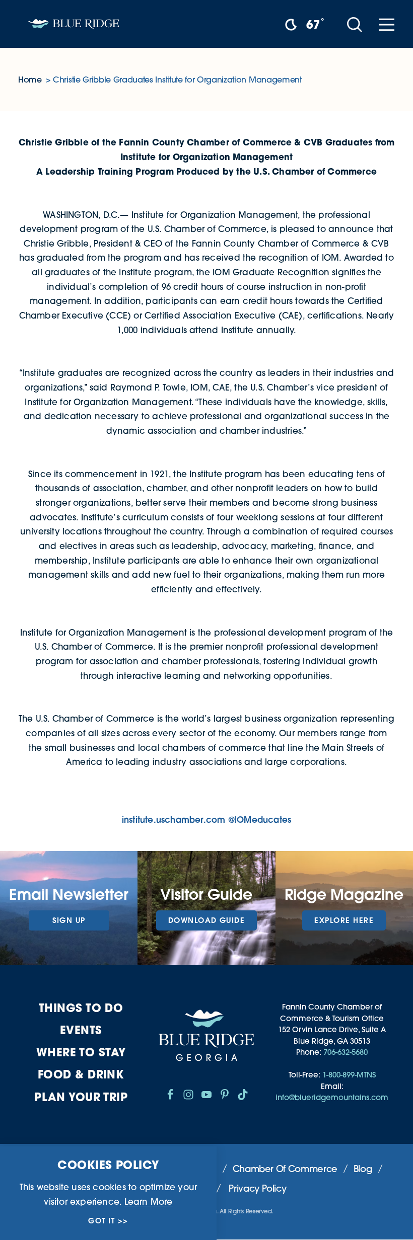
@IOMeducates (259, 819)
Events (81, 1030)
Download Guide (206, 920)
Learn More (148, 1201)
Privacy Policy (257, 1188)
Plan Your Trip (80, 1097)
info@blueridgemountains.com (332, 1097)
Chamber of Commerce (285, 1169)
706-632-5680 (345, 1052)
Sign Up (69, 920)
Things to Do (81, 1007)
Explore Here (344, 920)
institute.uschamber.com (174, 819)
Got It (101, 1221)
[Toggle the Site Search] (355, 24)
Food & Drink (81, 1074)
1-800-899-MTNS (349, 1074)
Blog (363, 1169)
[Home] (73, 24)
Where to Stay (81, 1052)
